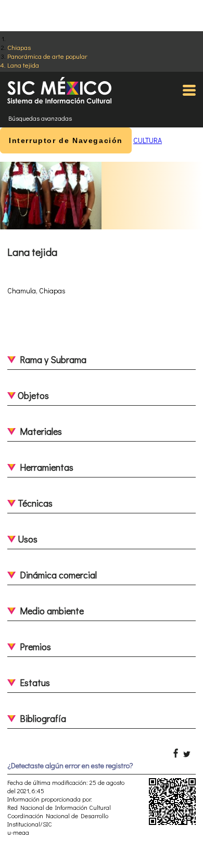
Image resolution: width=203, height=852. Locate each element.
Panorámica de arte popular (47, 55)
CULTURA (147, 140)
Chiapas (19, 47)
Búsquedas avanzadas (40, 118)
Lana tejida (23, 64)
